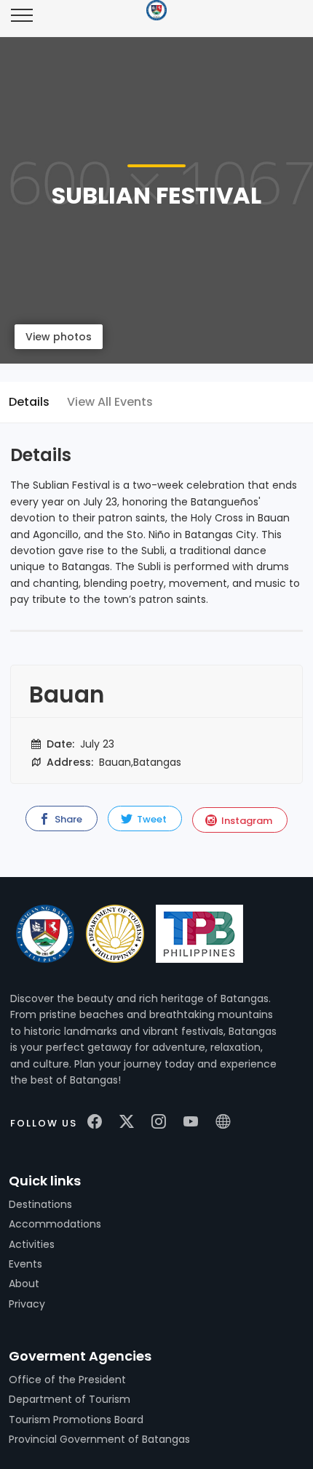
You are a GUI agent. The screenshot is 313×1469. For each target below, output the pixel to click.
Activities (32, 1244)
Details (29, 401)
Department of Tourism (69, 1399)
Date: (59, 744)
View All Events (110, 401)
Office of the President (67, 1379)
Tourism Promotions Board (76, 1419)
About (24, 1283)
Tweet (151, 819)
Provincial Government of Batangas (99, 1439)
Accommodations (55, 1224)
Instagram (245, 821)
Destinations (40, 1204)
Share (67, 819)
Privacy (27, 1304)
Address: (68, 762)
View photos (58, 336)
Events (25, 1264)
